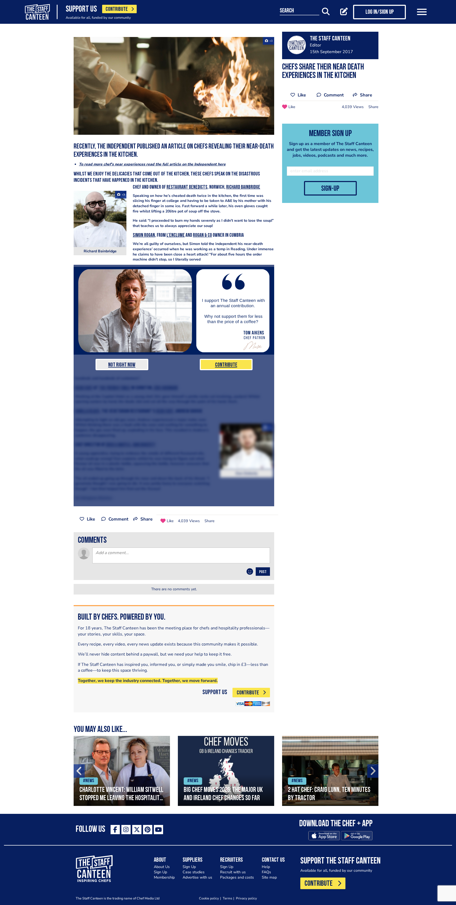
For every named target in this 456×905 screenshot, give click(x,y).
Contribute (226, 365)
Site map (269, 877)
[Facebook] (115, 829)
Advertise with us (197, 877)
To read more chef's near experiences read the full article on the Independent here (152, 164)
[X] (136, 829)
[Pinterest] (147, 829)
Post (263, 572)
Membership (164, 877)
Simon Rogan (144, 235)
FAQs (266, 872)
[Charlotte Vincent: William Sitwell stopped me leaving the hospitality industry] (122, 771)
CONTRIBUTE (117, 9)
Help (266, 866)
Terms (227, 898)
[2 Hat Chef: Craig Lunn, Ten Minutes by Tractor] (330, 771)
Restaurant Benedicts (187, 187)
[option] (122, 771)
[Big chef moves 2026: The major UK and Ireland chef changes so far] (226, 771)
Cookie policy (209, 898)
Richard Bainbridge (243, 187)
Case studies (194, 872)
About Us (162, 866)
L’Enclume (176, 235)
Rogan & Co (202, 235)
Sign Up (160, 872)
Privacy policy (246, 898)
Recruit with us (233, 872)
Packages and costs (237, 877)
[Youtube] (158, 829)
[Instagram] (126, 829)
